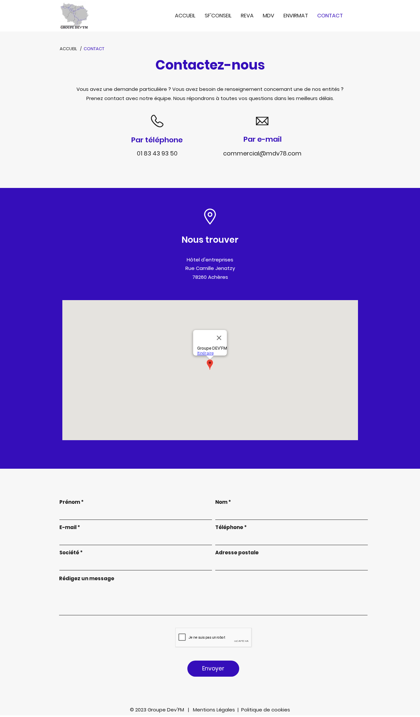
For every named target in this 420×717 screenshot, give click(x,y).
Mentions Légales (215, 709)
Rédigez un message (86, 578)
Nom (221, 502)
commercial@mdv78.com (262, 153)
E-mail (67, 527)
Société (69, 552)
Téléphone (229, 527)
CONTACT (94, 49)
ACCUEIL (68, 49)
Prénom (69, 502)
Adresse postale (237, 552)
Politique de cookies (265, 709)
